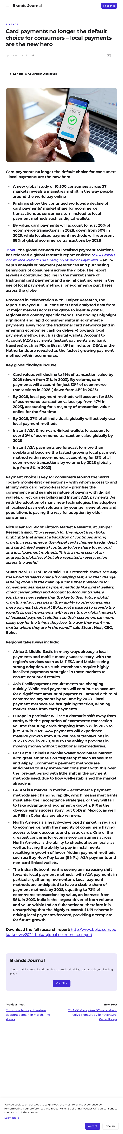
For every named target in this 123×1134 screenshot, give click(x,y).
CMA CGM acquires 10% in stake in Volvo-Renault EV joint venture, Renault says (92, 1015)
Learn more (11, 1117)
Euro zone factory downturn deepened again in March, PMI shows (28, 1015)
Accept (92, 1126)
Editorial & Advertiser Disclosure (35, 73)
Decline (111, 1126)
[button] (8, 5)
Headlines (109, 5)
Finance (12, 24)
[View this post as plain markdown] (109, 55)
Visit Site (61, 983)
